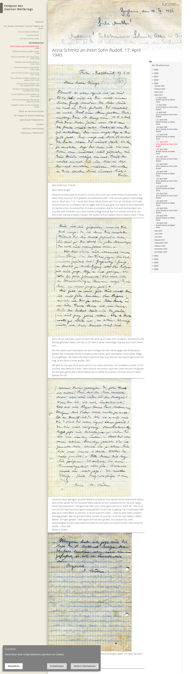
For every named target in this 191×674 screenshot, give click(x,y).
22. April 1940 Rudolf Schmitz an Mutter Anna (165, 174)
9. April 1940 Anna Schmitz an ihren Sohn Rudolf (167, 114)
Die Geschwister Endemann (28, 32)
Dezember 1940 (161, 252)
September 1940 (161, 243)
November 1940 (161, 249)
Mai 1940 (158, 231)
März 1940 (159, 92)
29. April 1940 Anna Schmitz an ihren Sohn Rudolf (167, 210)
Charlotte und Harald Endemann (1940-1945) (27, 63)
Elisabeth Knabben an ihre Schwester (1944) (25, 106)
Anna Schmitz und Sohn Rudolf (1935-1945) (24, 47)
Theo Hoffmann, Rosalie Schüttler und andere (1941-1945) (24, 79)
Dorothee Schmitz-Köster (29, 38)
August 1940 (159, 240)
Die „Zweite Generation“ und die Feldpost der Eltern (24, 27)
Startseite (39, 21)
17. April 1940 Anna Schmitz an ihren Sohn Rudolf (167, 144)
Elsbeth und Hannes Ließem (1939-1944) (25, 52)
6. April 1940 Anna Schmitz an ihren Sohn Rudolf (167, 107)
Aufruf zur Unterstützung (33, 128)
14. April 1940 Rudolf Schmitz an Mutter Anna (165, 137)
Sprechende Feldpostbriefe (32, 120)
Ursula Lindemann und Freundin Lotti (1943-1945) (25, 95)
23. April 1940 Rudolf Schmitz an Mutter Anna (165, 188)
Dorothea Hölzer (33, 35)
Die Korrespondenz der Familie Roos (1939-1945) (25, 58)
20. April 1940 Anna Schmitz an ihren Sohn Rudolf (167, 159)
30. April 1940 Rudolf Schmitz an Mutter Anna (165, 225)
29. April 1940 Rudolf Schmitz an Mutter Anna (165, 218)
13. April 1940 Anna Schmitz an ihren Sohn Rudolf (167, 129)
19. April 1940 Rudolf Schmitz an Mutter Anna (165, 151)
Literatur (40, 124)
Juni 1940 (158, 234)
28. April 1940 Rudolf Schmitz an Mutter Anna (165, 203)
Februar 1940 (160, 89)
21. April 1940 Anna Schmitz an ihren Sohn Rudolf (167, 166)
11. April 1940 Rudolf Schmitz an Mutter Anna (165, 122)
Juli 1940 (158, 237)
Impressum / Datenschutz (32, 133)
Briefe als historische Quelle (31, 111)
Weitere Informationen (85, 666)
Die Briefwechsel (36, 43)
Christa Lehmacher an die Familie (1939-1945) (26, 68)
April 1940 (159, 95)
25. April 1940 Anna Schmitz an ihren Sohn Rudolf (167, 196)
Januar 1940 (160, 86)
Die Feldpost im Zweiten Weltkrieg (29, 115)
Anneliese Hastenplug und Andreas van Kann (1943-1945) (26, 90)
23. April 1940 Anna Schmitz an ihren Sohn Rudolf (167, 181)
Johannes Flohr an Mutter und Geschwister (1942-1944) (28, 84)
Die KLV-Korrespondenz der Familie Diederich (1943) (25, 101)
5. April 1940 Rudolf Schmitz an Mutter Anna (165, 100)
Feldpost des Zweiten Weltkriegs (18, 7)
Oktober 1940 (160, 246)
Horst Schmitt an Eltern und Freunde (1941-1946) (25, 74)
